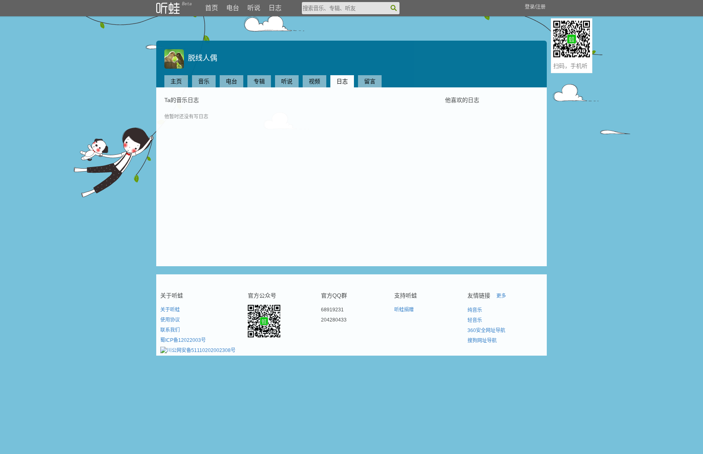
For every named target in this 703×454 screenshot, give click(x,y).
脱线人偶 (200, 58)
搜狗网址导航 (482, 340)
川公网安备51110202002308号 (201, 350)
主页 (176, 81)
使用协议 (170, 320)
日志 (275, 7)
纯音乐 (474, 310)
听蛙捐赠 (404, 310)
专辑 (259, 81)
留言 (370, 81)
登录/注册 (535, 7)
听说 (253, 7)
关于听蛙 (170, 310)
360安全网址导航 (486, 330)
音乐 (204, 81)
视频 (314, 81)
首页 (211, 7)
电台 (232, 7)
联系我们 (170, 330)
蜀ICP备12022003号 (183, 340)
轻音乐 (474, 320)
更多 (501, 296)
